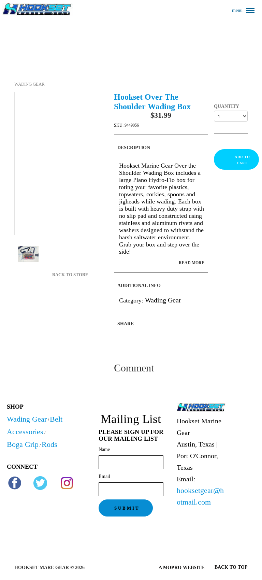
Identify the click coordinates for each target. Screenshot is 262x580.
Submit (127, 508)
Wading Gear (29, 84)
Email (104, 476)
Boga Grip (23, 444)
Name (104, 449)
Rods (49, 444)
